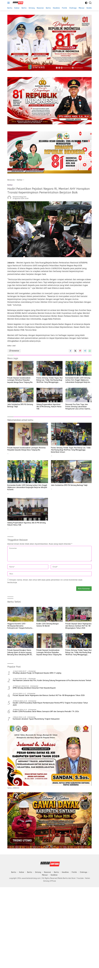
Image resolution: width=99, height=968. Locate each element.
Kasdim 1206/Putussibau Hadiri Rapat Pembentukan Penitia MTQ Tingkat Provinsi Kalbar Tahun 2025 (50, 704)
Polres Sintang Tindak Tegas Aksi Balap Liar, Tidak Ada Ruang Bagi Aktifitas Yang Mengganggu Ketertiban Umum (49, 380)
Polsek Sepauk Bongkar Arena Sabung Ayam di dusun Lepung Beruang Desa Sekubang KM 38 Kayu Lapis (19, 652)
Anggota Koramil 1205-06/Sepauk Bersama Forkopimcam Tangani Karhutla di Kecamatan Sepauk (19, 626)
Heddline (54, 875)
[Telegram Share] (85, 351)
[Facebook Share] (70, 351)
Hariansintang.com (19, 196)
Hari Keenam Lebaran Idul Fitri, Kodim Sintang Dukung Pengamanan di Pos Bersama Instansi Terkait (52, 680)
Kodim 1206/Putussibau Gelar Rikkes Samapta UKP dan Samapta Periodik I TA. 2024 (46, 711)
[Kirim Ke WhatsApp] (90, 351)
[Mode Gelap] (86, 3)
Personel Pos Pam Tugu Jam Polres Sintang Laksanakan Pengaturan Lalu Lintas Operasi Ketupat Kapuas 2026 (77, 406)
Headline (65, 872)
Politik (74, 872)
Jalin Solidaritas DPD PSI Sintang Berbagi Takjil (20, 405)
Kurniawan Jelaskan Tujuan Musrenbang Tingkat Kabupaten (36, 719)
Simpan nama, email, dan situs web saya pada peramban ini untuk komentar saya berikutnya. (44, 581)
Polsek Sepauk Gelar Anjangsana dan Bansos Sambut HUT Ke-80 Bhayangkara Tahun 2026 (78, 626)
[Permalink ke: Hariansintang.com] (9, 197)
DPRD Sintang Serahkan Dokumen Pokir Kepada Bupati (34, 688)
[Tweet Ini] (75, 351)
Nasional (47, 872)
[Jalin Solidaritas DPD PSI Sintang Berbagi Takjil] (20, 395)
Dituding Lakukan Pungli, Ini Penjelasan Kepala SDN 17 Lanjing (37, 673)
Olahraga (83, 872)
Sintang (38, 872)
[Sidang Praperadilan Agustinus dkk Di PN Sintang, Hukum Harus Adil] (49, 395)
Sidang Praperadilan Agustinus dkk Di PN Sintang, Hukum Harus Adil (48, 406)
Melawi (45, 875)
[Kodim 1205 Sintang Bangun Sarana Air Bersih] (49, 614)
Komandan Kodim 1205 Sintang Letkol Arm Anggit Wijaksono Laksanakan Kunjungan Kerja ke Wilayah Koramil (77, 380)
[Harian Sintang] (17, 3)
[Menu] (9, 3)
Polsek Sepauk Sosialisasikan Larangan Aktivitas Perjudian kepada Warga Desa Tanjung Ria (19, 380)
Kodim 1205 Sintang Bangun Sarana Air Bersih (47, 625)
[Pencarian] (90, 3)
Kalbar (10, 185)
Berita (13, 872)
